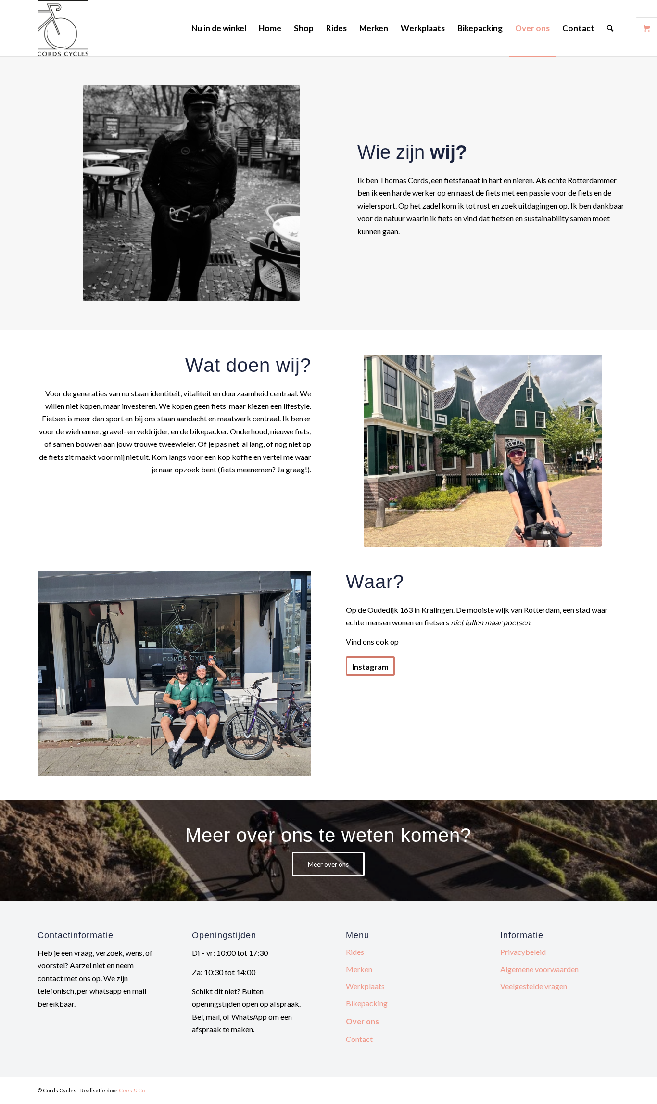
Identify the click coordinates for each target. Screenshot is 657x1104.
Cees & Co (132, 1090)
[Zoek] (610, 28)
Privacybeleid (523, 951)
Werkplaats (365, 985)
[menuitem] (219, 28)
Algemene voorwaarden (539, 969)
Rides (355, 951)
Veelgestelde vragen (533, 985)
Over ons (362, 1021)
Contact (359, 1038)
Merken (359, 969)
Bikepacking (367, 1003)
